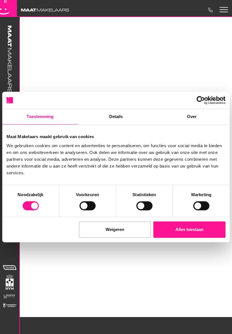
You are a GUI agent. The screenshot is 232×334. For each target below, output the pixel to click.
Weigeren (115, 229)
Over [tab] (192, 116)
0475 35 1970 (210, 10)
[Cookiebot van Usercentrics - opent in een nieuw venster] (200, 100)
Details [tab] (116, 116)
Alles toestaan (189, 229)
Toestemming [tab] (40, 116)
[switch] (88, 205)
